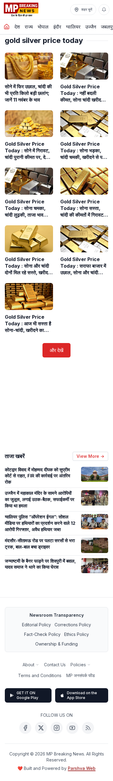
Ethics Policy (76, 634)
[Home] (7, 27)
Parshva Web (82, 768)
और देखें (56, 350)
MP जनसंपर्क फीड (80, 675)
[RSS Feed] (88, 728)
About (28, 664)
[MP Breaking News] (21, 9)
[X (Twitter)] (41, 728)
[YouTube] (72, 728)
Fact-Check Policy (42, 634)
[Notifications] (104, 9)
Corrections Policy (73, 624)
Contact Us (55, 664)
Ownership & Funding (56, 643)
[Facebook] (25, 728)
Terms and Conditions (39, 675)
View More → (90, 456)
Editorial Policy (36, 624)
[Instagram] (57, 728)
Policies (78, 664)
